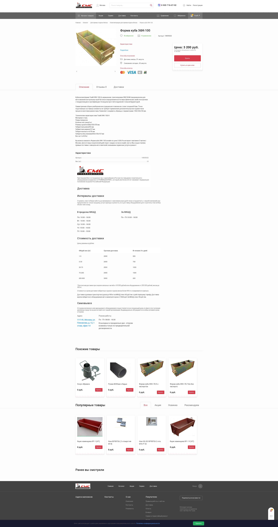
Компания (129, 501)
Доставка (122, 16)
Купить (187, 58)
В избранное (128, 36)
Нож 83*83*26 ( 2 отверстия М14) (119, 442)
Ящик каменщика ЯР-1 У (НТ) (182, 441)
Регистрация (198, 5)
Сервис (110, 16)
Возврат (149, 512)
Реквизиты (130, 509)
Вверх (195, 486)
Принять (199, 523)
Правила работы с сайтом (155, 501)
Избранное (181, 16)
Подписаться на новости (191, 498)
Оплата (148, 509)
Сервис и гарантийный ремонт (157, 516)
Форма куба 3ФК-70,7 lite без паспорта (182, 385)
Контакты (134, 16)
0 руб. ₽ (196, 15)
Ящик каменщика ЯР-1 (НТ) (88, 441)
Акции (101, 16)
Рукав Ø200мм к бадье (117, 384)
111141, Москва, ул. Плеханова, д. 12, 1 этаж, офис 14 (86, 323)
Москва (102, 5)
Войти (189, 5)
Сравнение (165, 16)
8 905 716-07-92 (168, 5)
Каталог (122, 486)
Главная (110, 486)
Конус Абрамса (83, 384)
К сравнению (146, 36)
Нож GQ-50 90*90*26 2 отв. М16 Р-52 (150, 442)
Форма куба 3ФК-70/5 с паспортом (148, 385)
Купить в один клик (187, 65)
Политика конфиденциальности (148, 523)
